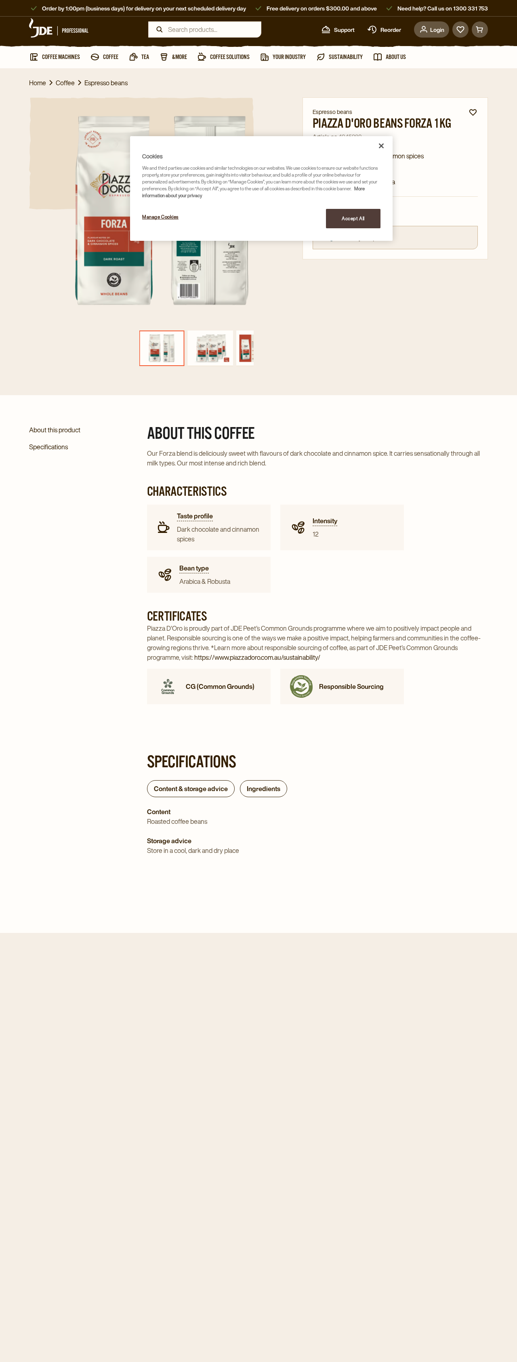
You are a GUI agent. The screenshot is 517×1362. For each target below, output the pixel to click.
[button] (254, 464)
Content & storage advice (191, 789)
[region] (261, 188)
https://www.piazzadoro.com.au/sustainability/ (257, 657)
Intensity (325, 521)
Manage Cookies (160, 216)
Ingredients (263, 789)
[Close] (381, 146)
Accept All (353, 218)
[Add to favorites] (473, 112)
